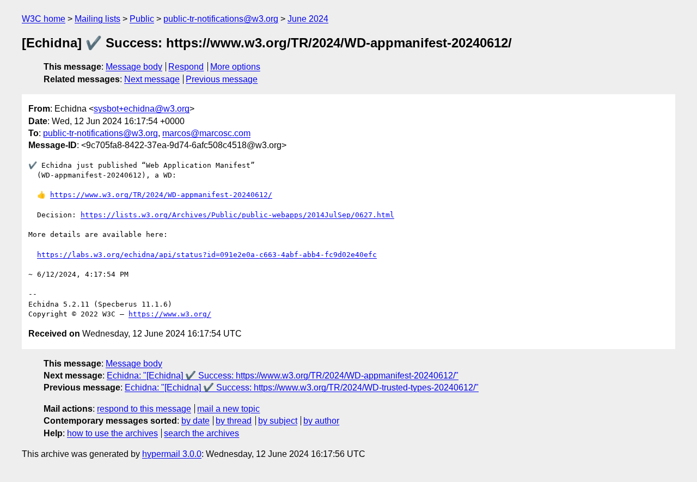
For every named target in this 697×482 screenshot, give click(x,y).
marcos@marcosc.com (206, 133)
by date (195, 420)
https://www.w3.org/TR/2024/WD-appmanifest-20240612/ (161, 195)
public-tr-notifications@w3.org (220, 18)
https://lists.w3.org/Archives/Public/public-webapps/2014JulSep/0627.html (237, 215)
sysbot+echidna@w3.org (141, 108)
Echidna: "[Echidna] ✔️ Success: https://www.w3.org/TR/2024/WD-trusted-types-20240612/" (302, 387)
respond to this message (144, 408)
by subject (277, 420)
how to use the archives (112, 433)
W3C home (43, 18)
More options (235, 66)
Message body (134, 66)
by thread (234, 420)
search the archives (201, 433)
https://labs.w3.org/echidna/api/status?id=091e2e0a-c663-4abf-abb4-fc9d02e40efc (207, 255)
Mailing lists (97, 18)
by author (321, 420)
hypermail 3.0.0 (171, 454)
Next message (152, 79)
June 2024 (308, 18)
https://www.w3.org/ (170, 314)
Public (142, 18)
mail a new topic (228, 408)
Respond (186, 66)
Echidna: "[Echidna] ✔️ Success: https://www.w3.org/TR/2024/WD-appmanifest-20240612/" (282, 375)
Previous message (222, 79)
